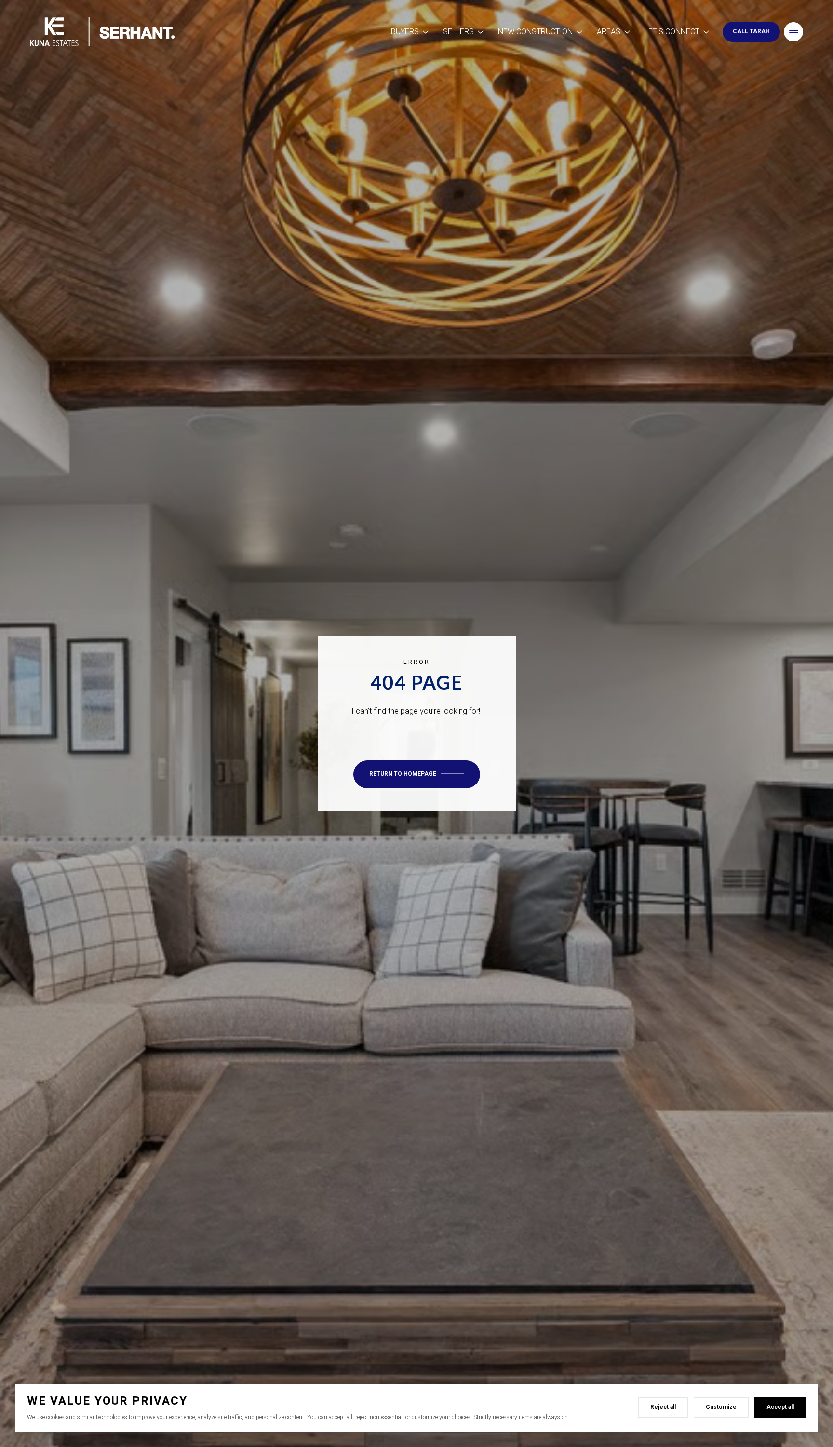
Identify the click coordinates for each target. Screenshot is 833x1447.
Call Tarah (751, 31)
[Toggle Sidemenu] (793, 31)
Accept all (780, 1407)
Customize (721, 1407)
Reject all (663, 1407)
